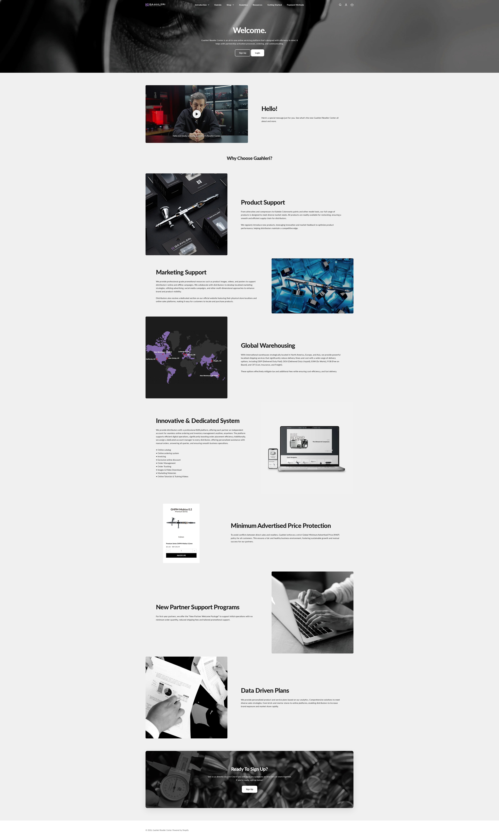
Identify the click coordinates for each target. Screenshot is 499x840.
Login (257, 53)
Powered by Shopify (180, 830)
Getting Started (274, 5)
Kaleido (217, 5)
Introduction (201, 5)
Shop (229, 5)
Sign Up (242, 53)
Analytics (243, 5)
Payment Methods (295, 5)
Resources (257, 5)
